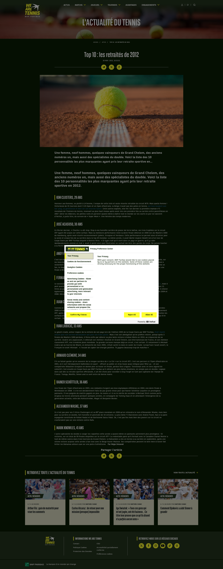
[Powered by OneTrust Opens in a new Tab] (147, 322)
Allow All (149, 315)
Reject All (132, 315)
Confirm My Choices (78, 315)
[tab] (79, 256)
